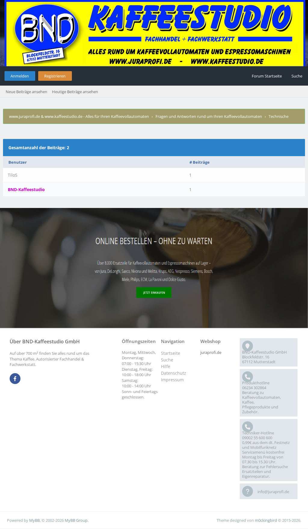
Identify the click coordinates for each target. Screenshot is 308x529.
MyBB (34, 520)
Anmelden (20, 76)
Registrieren (55, 76)
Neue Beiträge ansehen (26, 91)
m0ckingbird (266, 520)
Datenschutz (173, 373)
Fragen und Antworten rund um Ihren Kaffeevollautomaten (209, 116)
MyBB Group (76, 520)
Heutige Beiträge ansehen (75, 91)
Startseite (170, 353)
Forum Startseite (267, 76)
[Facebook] (15, 379)
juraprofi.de (210, 352)
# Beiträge (199, 162)
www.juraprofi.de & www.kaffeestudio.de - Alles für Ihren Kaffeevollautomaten (79, 116)
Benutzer (17, 162)
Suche (296, 76)
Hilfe (165, 366)
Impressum (172, 380)
